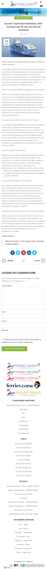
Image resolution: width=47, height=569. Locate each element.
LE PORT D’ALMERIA (23, 448)
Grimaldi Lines (23, 421)
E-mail (4, 321)
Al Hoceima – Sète (23, 536)
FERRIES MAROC (8, 236)
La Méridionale (23, 429)
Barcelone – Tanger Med (23, 548)
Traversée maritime (23, 18)
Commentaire (7, 286)
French (8, 567)
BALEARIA (23, 409)
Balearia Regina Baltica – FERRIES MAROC (23, 490)
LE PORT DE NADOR (23, 468)
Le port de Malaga (23, 460)
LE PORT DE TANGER (23, 475)
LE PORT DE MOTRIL (23, 464)
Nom (4, 312)
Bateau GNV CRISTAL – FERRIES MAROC (23, 502)
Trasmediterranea (23, 433)
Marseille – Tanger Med (23, 532)
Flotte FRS (23, 498)
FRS (23, 413)
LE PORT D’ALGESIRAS (23, 444)
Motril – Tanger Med (23, 552)
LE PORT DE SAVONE (23, 471)
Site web (5, 330)
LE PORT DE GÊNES (23, 456)
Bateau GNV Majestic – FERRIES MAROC (23, 506)
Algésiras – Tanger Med (23, 540)
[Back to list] (23, 260)
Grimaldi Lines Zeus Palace (23, 510)
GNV (23, 417)
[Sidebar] (3, 173)
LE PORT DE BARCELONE (23, 452)
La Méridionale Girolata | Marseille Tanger (23, 514)
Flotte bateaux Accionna (23, 494)
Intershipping (23, 425)
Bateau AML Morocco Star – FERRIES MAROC (23, 405)
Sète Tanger (23, 528)
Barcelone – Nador (23, 544)
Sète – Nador (23, 524)
